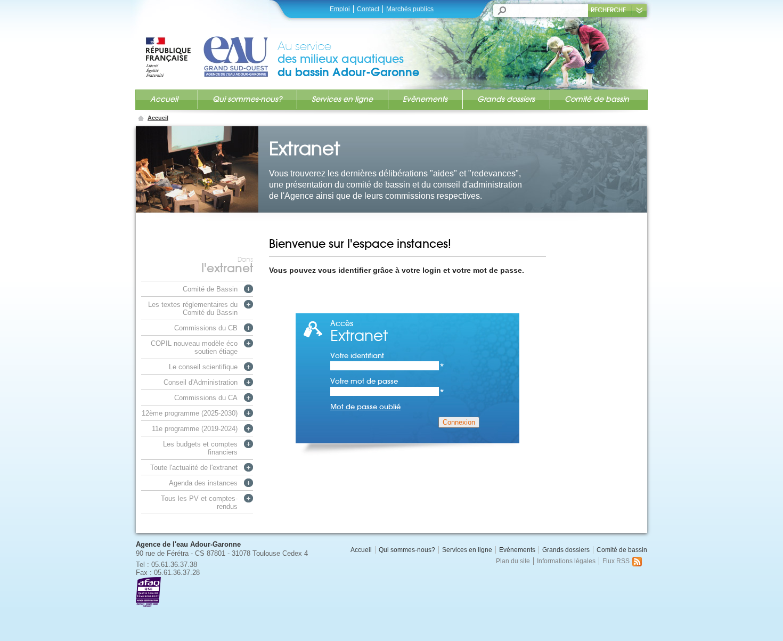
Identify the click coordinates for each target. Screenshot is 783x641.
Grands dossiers (506, 99)
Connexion (459, 422)
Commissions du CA (206, 398)
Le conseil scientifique (203, 367)
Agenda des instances (203, 483)
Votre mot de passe (387, 381)
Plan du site (513, 561)
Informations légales (566, 561)
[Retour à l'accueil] (211, 46)
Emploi (340, 9)
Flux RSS (616, 561)
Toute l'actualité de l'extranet (194, 468)
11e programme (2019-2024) (195, 429)
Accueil (164, 99)
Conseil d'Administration (201, 382)
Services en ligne (342, 99)
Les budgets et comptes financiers (200, 448)
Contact (368, 9)
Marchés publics (410, 9)
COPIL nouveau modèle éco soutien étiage (194, 347)
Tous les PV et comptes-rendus (199, 502)
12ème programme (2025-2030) (190, 413)
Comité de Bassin (210, 289)
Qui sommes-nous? (247, 99)
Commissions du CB (206, 328)
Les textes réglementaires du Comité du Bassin (193, 309)
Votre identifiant (387, 355)
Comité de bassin (597, 99)
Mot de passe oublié (365, 406)
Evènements (425, 99)
